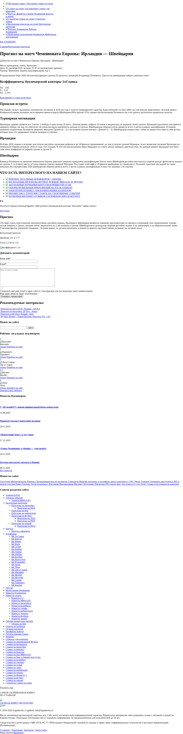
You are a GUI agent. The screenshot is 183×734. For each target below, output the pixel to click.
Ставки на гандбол (15, 662)
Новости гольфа (19, 608)
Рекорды (10, 636)
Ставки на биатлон (15, 652)
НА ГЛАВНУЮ (8, 42)
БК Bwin (15, 544)
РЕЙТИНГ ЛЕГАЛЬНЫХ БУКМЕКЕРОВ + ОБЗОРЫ (35, 179)
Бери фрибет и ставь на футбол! (15, 97)
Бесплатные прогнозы (16, 503)
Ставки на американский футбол (22, 642)
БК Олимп (16, 580)
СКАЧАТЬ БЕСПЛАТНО (16, 703)
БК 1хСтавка (17, 536)
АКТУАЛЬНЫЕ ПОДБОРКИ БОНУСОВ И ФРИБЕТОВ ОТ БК (40, 185)
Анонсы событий (14, 498)
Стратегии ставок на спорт (19, 683)
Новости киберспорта (22, 611)
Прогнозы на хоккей (21, 523)
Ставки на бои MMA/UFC (18, 654)
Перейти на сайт (15, 347)
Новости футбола (19, 616)
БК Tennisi (16, 552)
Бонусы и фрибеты (20, 531)
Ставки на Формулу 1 (16, 675)
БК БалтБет (17, 557)
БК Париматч (18, 582)
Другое (9, 588)
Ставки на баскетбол (16, 647)
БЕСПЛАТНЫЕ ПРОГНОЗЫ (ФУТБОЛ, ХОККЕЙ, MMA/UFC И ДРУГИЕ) (46, 182)
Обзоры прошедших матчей (19, 621)
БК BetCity (16, 539)
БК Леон (15, 567)
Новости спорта (13, 595)
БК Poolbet (16, 549)
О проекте (5, 730)
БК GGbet (16, 546)
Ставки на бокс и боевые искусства (23, 657)
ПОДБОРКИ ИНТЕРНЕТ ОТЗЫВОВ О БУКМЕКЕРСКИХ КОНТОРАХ (44, 196)
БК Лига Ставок (19, 570)
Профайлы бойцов (15, 631)
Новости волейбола (21, 606)
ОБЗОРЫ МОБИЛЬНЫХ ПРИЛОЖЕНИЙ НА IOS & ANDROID (40, 187)
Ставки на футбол (14, 678)
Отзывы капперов (14, 629)
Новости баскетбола (21, 603)
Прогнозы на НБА (26, 508)
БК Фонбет (16, 585)
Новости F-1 (17, 598)
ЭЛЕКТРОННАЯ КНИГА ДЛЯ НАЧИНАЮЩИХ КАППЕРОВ (40, 190)
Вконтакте (18, 732)
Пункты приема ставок (17, 634)
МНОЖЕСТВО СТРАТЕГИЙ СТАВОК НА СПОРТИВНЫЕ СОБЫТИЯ (44, 193)
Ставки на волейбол (15, 660)
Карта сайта (41, 730)
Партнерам (17, 730)
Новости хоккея (19, 618)
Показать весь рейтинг (11, 390)
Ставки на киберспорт (17, 670)
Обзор (3, 347)
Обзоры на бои (18, 624)
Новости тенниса (19, 613)
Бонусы (9, 528)
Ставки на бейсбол (15, 649)
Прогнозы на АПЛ (26, 518)
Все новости (6, 470)
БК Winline (16, 554)
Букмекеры (11, 534)
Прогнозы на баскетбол (22, 505)
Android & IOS (13, 495)
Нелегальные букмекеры (18, 590)
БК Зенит (16, 564)
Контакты (29, 730)
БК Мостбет (17, 577)
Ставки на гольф (14, 665)
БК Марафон (17, 572)
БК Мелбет (16, 575)
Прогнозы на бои (19, 510)
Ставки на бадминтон (16, 644)
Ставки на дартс (14, 667)
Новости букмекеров (16, 593)
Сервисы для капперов (17, 639)
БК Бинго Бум (18, 559)
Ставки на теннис (14, 672)
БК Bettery (16, 541)
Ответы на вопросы (15, 626)
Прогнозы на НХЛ (26, 526)
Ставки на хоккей (14, 680)
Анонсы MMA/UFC (21, 500)
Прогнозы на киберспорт (23, 513)
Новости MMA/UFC (21, 600)
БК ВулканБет (18, 562)
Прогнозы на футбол (21, 516)
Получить (5, 211)
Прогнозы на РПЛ (26, 521)
